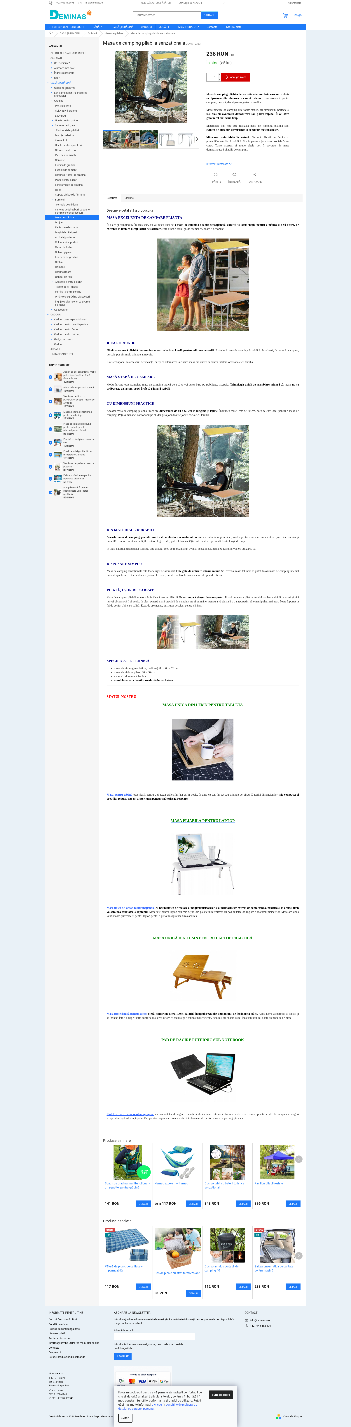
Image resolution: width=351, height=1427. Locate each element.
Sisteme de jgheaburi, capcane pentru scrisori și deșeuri (72, 211)
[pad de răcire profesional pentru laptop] (202, 1076)
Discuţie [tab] (129, 197)
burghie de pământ (66, 169)
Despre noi (55, 1352)
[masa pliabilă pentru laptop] (202, 864)
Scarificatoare (63, 271)
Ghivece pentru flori (66, 150)
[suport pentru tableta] (202, 749)
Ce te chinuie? (62, 63)
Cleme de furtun (64, 247)
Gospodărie (60, 309)
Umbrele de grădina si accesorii (72, 296)
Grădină (58, 100)
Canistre (60, 160)
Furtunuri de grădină (67, 130)
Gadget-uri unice (63, 339)
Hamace (60, 266)
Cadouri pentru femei (66, 329)
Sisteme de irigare (65, 125)
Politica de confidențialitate (64, 1328)
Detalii (143, 1286)
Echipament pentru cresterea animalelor (70, 94)
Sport (57, 77)
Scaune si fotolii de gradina (70, 174)
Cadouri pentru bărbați (67, 334)
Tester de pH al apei (67, 286)
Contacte (54, 1347)
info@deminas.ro (260, 1320)
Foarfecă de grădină (66, 257)
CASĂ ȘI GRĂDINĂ (60, 82)
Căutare (209, 15)
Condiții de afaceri (190, 2)
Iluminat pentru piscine (68, 291)
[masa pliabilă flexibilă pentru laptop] (203, 975)
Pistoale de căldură (67, 204)
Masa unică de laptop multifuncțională (131, 907)
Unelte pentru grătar (66, 120)
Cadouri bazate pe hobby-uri (70, 319)
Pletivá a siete (63, 105)
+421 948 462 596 (260, 1325)
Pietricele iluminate (65, 155)
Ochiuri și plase (63, 252)
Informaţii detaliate (217, 164)
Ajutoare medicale (64, 68)
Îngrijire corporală (64, 72)
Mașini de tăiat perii (66, 232)
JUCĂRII (55, 349)
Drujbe (58, 222)
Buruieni (59, 199)
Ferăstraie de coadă (66, 227)
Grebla (59, 262)
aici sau (157, 1404)
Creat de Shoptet (293, 1416)
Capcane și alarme (64, 87)
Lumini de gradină (65, 165)
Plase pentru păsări (66, 179)
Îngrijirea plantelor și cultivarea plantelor (72, 303)
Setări (125, 1418)
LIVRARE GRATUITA (61, 354)
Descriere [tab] (112, 197)
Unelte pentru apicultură (69, 145)
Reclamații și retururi (60, 1338)
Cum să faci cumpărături (156, 2)
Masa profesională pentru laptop (127, 1013)
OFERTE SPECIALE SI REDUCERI (68, 53)
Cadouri (58, 344)
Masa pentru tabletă (119, 794)
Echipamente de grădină (69, 184)
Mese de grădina (64, 217)
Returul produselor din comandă (67, 1356)
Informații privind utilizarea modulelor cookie (74, 1342)
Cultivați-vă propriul (66, 110)
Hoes (58, 189)
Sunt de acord (221, 1395)
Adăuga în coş (238, 77)
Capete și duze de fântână (70, 194)
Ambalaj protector (65, 237)
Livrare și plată (57, 1333)
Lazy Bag (60, 115)
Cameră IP (61, 140)
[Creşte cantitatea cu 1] (219, 75)
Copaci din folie (63, 276)
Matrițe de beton (64, 135)
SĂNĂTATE (56, 58)
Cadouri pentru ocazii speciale (71, 324)
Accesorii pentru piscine (68, 281)
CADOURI (55, 314)
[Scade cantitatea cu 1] (219, 79)
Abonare (123, 1356)
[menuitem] (67, 27)
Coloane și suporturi (66, 242)
